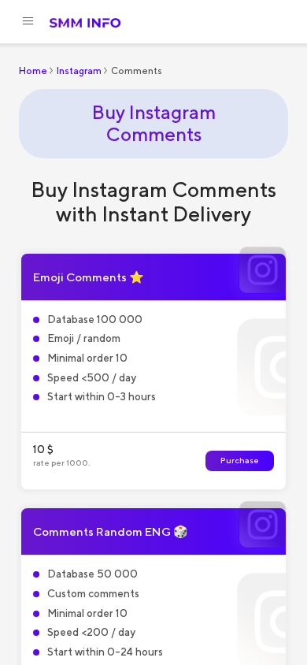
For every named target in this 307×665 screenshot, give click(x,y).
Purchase (239, 460)
